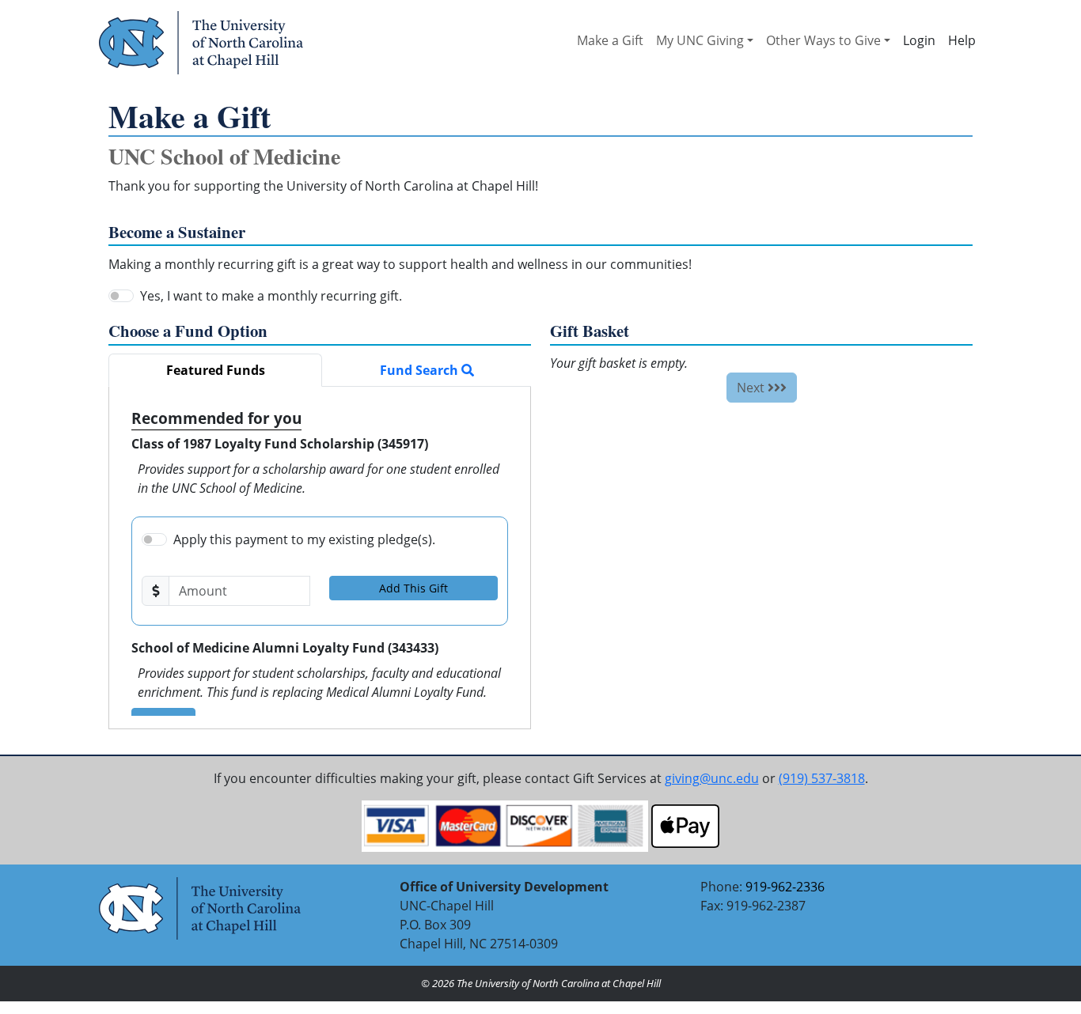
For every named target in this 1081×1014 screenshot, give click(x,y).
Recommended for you (216, 418)
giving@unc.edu (712, 778)
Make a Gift (610, 40)
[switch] (121, 295)
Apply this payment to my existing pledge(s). (304, 539)
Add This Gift (413, 588)
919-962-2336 (785, 886)
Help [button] (962, 40)
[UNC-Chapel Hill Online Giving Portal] (201, 42)
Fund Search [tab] (420, 370)
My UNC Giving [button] (700, 40)
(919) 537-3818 (822, 778)
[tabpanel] (320, 557)
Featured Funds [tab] (215, 370)
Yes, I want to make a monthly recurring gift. (271, 296)
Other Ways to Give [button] (823, 40)
